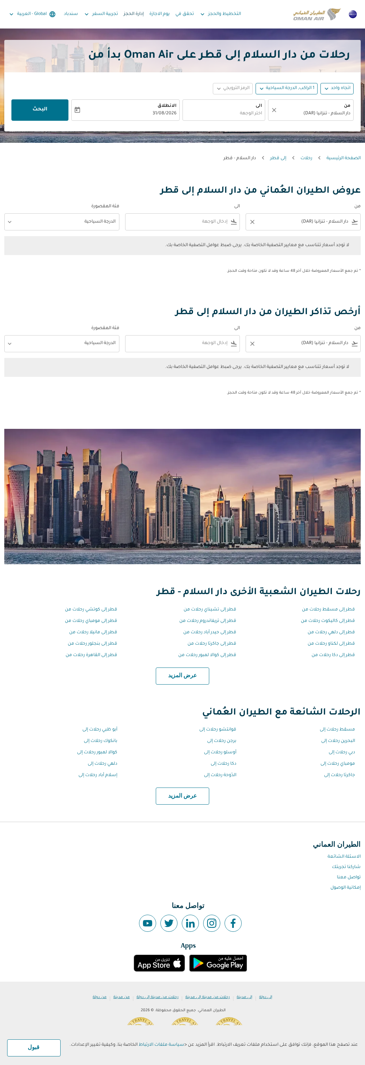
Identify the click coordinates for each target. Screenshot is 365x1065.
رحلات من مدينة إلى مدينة (207, 997)
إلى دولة (265, 997)
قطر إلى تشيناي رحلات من (210, 609)
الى (259, 106)
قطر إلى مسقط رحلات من (328, 609)
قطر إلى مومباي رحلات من (91, 621)
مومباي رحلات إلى (337, 764)
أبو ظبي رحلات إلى (99, 729)
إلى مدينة (244, 997)
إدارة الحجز (134, 14)
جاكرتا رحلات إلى (339, 775)
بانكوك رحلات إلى (100, 741)
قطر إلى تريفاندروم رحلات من (207, 621)
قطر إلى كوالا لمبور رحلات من (207, 655)
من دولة (100, 997)
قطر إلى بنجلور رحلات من (92, 643)
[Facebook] (233, 923)
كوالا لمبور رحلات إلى (97, 752)
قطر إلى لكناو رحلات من (331, 643)
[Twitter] (169, 923)
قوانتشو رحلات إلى (217, 729)
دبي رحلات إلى (342, 752)
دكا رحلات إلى (223, 764)
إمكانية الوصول (345, 887)
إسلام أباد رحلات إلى (97, 775)
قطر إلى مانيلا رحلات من (93, 632)
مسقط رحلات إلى (337, 729)
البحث (39, 110)
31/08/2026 (164, 113)
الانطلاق (167, 106)
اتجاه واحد (340, 88)
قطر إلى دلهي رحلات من (331, 632)
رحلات (306, 158)
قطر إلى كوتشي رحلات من (91, 609)
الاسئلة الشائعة (344, 856)
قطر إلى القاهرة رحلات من (91, 655)
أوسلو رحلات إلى (220, 752)
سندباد (71, 14)
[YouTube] (147, 923)
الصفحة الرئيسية (344, 158)
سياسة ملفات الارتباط (161, 1045)
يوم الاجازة (159, 14)
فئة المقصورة (105, 206)
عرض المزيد (182, 676)
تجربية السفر (100, 14)
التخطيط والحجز (220, 14)
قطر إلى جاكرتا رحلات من (211, 643)
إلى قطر (278, 158)
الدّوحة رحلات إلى (220, 775)
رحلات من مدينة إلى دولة (158, 997)
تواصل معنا (349, 877)
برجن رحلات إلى (221, 741)
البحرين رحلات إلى (338, 741)
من (347, 106)
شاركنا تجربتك (346, 867)
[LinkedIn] (190, 923)
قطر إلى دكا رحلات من (333, 655)
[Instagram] (211, 923)
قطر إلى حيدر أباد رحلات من (209, 632)
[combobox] (314, 114)
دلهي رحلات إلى (102, 764)
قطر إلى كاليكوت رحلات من (328, 621)
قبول (34, 1047)
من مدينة (121, 997)
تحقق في (184, 14)
